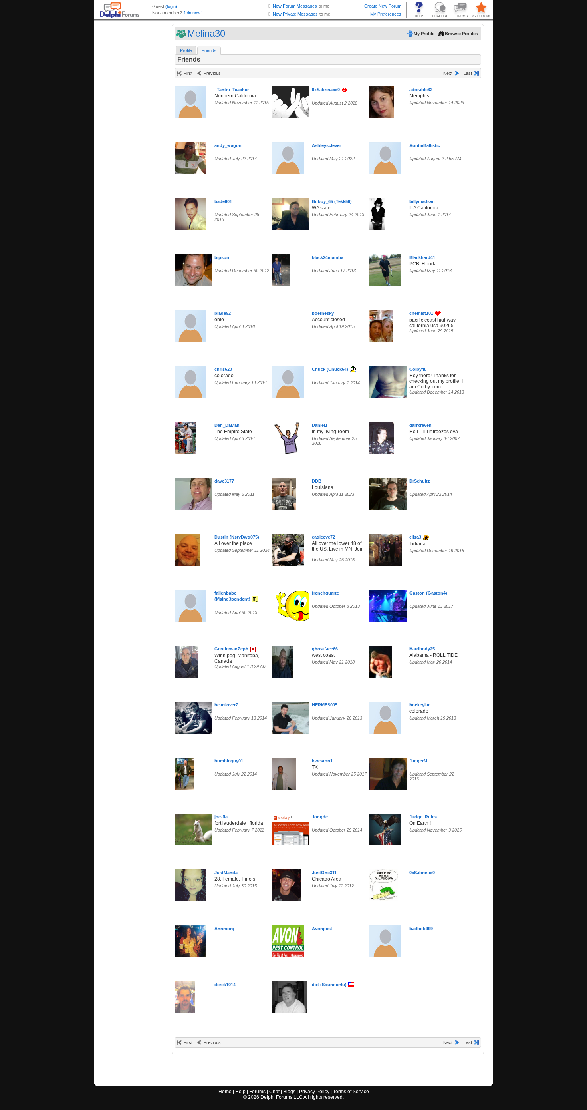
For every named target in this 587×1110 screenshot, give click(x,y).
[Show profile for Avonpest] (288, 940)
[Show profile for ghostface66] (282, 660)
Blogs (289, 1091)
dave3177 (224, 481)
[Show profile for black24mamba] (281, 268)
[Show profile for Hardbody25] (380, 660)
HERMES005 (324, 704)
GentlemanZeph (231, 649)
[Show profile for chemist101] (381, 324)
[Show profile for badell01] (190, 212)
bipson (221, 257)
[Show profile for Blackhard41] (385, 268)
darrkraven (420, 425)
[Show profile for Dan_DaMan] (185, 436)
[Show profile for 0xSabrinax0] (383, 884)
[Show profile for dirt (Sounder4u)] (289, 996)
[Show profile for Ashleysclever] (288, 156)
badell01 (223, 201)
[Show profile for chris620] (190, 380)
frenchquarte (325, 593)
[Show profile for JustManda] (190, 884)
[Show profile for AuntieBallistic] (385, 156)
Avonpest (322, 928)
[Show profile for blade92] (190, 324)
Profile (186, 50)
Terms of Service (351, 1091)
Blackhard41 (422, 257)
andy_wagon (228, 145)
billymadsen (422, 201)
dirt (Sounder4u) (329, 984)
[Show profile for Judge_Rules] (385, 828)
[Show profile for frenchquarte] (300, 604)
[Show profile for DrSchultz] (390, 492)
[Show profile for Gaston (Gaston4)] (388, 604)
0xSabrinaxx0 (326, 89)
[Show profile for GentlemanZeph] (186, 660)
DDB (316, 481)
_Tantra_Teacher (231, 89)
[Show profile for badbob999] (385, 940)
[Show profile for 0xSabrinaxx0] (293, 100)
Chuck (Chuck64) (330, 369)
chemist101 (421, 313)
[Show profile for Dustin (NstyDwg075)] (187, 548)
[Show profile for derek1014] (185, 996)
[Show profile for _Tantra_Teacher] (190, 100)
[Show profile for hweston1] (284, 772)
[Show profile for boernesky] (288, 324)
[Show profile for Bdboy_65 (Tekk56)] (293, 212)
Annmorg (224, 928)
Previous (212, 73)
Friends (209, 50)
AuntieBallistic (424, 145)
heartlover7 (226, 704)
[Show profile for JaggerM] (397, 772)
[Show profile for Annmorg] (190, 940)
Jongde (320, 816)
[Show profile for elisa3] (385, 548)
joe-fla (221, 816)
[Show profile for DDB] (284, 492)
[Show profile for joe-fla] (196, 828)
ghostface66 (325, 649)
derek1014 (225, 984)
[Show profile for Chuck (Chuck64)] (288, 380)
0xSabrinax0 (422, 872)
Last (468, 73)
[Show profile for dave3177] (196, 492)
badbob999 (421, 928)
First (188, 73)
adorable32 (420, 89)
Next (447, 73)
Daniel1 (319, 425)
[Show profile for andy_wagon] (190, 156)
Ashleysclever (326, 145)
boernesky (323, 313)
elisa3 (415, 537)
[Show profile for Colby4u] (390, 380)
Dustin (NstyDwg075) (236, 537)
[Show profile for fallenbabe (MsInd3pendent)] (190, 604)
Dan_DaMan (227, 425)
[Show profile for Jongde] (291, 828)
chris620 (223, 369)
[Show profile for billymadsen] (377, 212)
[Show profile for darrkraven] (381, 436)
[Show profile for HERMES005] (293, 716)
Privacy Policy (314, 1091)
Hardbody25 (422, 649)
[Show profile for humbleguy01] (184, 772)
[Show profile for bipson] (196, 268)
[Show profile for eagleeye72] (288, 548)
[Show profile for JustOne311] (286, 884)
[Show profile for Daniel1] (288, 436)
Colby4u (418, 369)
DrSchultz (419, 481)
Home (225, 1091)
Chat (274, 1091)
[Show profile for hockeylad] (385, 716)
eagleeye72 (323, 537)
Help (240, 1091)
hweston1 (322, 760)
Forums (257, 1091)
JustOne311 (324, 872)
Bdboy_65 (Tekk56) (332, 201)
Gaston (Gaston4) (428, 593)
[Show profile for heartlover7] (196, 716)
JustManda (226, 872)
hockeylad (420, 704)
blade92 (222, 313)
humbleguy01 (228, 760)
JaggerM (418, 760)
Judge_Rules (423, 816)
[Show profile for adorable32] (381, 100)
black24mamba (327, 257)
